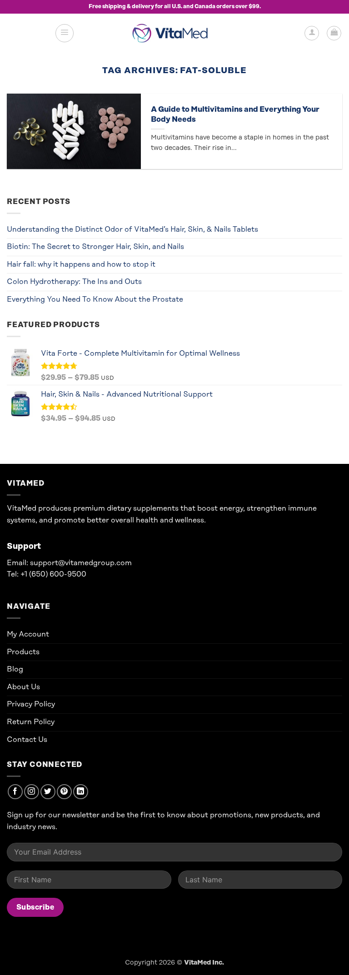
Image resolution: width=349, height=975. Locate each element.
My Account (28, 634)
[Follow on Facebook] (15, 791)
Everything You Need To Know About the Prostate (95, 299)
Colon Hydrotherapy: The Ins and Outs (74, 282)
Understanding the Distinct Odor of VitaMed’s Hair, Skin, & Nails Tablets (132, 229)
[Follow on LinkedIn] (80, 791)
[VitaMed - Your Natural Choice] (172, 32)
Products (23, 652)
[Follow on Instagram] (31, 791)
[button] (64, 33)
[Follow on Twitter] (47, 791)
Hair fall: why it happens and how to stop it (81, 264)
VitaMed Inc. (204, 962)
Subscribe (35, 907)
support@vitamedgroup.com (81, 563)
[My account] (311, 33)
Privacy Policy (31, 704)
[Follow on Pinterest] (64, 791)
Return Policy (31, 722)
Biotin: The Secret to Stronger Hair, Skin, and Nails (95, 247)
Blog (15, 669)
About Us (23, 687)
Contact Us (27, 740)
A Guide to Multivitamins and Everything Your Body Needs (235, 114)
